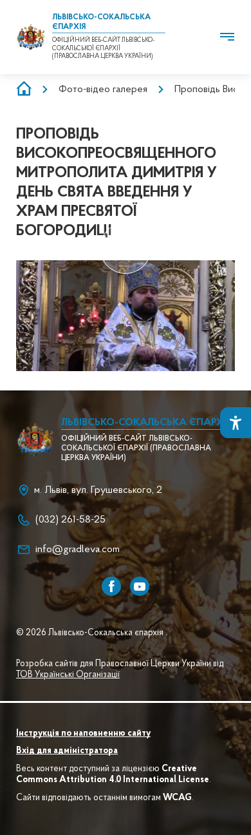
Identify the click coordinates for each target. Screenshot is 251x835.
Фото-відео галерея (103, 89)
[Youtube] (139, 586)
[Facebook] (111, 586)
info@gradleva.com (77, 549)
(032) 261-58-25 (70, 520)
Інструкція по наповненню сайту (83, 733)
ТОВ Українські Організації (68, 675)
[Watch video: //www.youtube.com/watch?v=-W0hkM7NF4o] (125, 248)
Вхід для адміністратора (67, 751)
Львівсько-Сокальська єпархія (146, 423)
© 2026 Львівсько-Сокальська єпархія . (91, 633)
